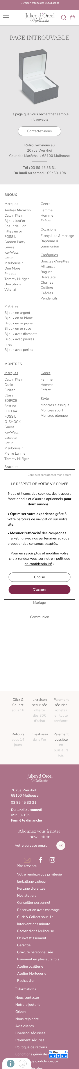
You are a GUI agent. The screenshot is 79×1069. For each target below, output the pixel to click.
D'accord (39, 589)
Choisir (39, 577)
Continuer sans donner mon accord (50, 475)
